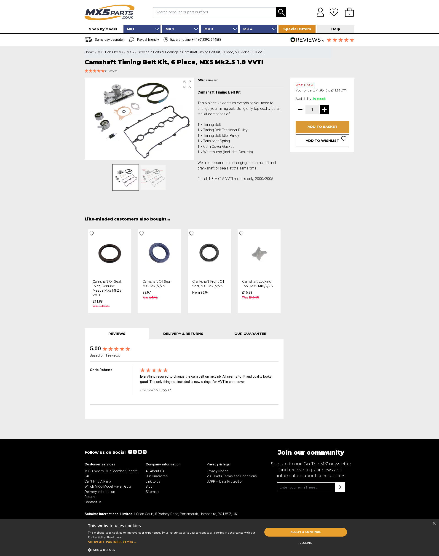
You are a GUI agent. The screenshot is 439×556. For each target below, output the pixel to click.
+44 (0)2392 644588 (207, 40)
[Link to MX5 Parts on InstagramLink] (144, 452)
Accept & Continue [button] (306, 532)
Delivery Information (100, 492)
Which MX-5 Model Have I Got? (108, 486)
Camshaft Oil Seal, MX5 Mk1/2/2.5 (156, 283)
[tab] (117, 333)
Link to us (153, 481)
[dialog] (219, 537)
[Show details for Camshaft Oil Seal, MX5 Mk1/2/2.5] (159, 252)
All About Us (155, 471)
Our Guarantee (157, 476)
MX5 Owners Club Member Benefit (111, 471)
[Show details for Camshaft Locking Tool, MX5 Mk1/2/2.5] (259, 252)
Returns (90, 497)
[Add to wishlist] (91, 233)
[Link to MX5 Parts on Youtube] (140, 452)
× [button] (434, 523)
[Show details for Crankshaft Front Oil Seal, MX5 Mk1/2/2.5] (209, 252)
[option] (109, 271)
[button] (349, 12)
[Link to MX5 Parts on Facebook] (130, 452)
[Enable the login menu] (319, 12)
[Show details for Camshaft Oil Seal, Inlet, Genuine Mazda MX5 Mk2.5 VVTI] (109, 252)
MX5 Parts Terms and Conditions (231, 476)
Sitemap (152, 492)
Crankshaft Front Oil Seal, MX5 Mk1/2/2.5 (208, 283)
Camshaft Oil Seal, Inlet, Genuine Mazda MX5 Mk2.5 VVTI (107, 288)
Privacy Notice (217, 471)
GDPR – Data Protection (225, 481)
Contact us (93, 502)
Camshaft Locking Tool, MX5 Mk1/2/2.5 (257, 283)
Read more (114, 537)
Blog (149, 486)
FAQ (88, 476)
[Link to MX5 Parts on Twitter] (135, 452)
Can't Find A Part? (98, 481)
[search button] (281, 12)
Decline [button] (306, 543)
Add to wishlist (322, 140)
